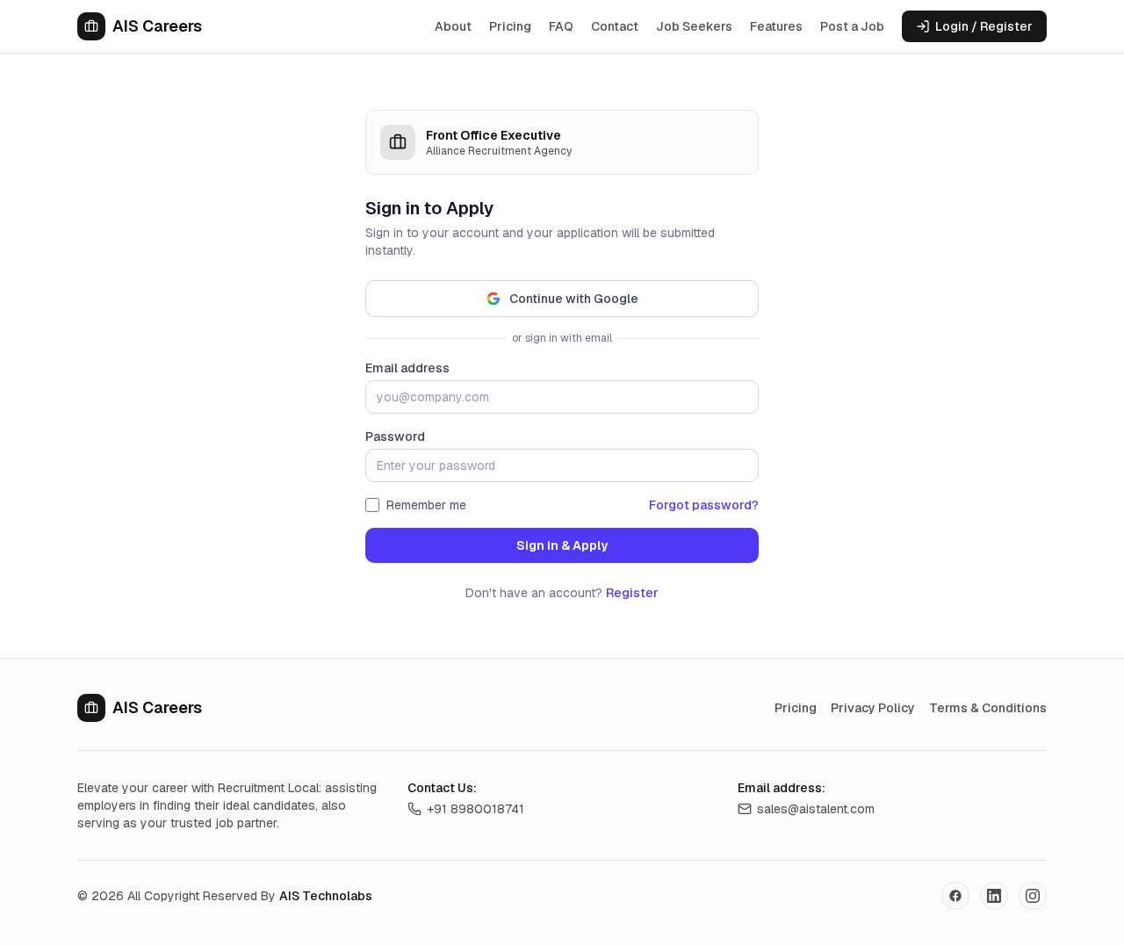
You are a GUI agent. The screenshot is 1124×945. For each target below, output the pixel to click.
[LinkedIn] (994, 896)
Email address (407, 368)
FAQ (561, 26)
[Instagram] (1033, 896)
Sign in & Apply (562, 545)
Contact (614, 26)
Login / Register (984, 26)
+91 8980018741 (475, 809)
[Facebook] (955, 896)
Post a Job (852, 26)
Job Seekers (694, 26)
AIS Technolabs (325, 896)
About (453, 26)
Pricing (510, 26)
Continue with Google (573, 299)
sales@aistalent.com (816, 809)
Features (776, 26)
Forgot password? (704, 505)
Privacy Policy (873, 708)
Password (395, 436)
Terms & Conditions (988, 708)
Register (632, 593)
